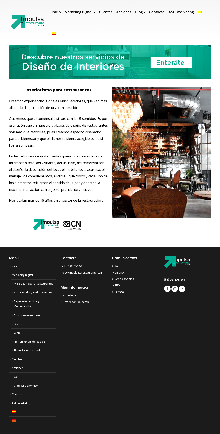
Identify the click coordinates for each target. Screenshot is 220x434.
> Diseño (118, 272)
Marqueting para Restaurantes (33, 284)
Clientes (17, 359)
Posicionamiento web (28, 315)
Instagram (174, 289)
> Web (116, 266)
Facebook (167, 289)
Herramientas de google (29, 341)
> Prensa (118, 292)
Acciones (17, 368)
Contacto (17, 394)
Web (17, 333)
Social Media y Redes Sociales (33, 292)
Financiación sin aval (27, 350)
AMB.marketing (21, 403)
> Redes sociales (123, 279)
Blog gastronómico (26, 385)
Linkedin (182, 289)
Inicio (15, 266)
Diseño (18, 324)
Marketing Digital (22, 275)
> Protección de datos (75, 302)
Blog (14, 377)
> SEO (116, 285)
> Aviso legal (68, 295)
